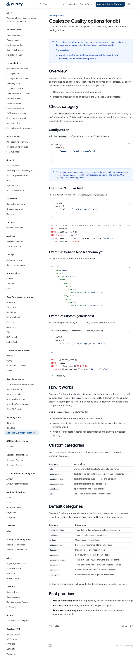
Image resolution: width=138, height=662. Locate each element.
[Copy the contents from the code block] (129, 144)
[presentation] (23, 335)
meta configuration (86, 58)
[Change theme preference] (129, 4)
